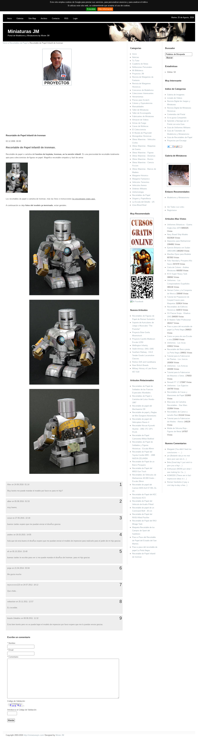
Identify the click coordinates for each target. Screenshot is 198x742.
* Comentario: (13, 657)
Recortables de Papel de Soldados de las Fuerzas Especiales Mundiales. (142, 389)
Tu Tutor (135, 61)
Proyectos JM (138, 74)
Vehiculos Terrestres (140, 182)
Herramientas (137, 97)
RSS (66, 18)
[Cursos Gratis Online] (142, 246)
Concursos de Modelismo (143, 90)
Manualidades (138, 106)
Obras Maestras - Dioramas (143, 156)
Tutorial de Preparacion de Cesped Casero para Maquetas (178, 300)
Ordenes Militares (139, 189)
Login (75, 18)
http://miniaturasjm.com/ (34, 735)
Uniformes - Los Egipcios (177, 385)
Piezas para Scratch (140, 100)
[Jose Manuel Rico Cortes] (136, 301)
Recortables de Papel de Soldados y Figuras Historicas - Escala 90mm (143, 445)
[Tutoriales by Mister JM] (142, 274)
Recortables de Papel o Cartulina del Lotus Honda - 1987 (143, 399)
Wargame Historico (140, 175)
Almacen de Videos (140, 120)
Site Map (32, 18)
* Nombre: (11, 643)
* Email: (10, 650)
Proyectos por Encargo (176, 141)
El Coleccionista (139, 129)
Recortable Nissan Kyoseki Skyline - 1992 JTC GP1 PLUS (143, 428)
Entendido (91, 9)
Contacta (55, 18)
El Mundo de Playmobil (142, 133)
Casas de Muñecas (140, 126)
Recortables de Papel (19, 43)
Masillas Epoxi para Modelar (179, 254)
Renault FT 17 (173, 382)
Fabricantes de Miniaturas (143, 116)
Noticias (135, 57)
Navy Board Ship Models (177, 234)
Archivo (44, 18)
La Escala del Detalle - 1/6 (143, 202)
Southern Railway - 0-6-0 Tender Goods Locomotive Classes (143, 355)
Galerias (20, 18)
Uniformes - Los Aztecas (177, 366)
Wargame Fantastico (141, 179)
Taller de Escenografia (141, 113)
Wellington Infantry (140, 345)
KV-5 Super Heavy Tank (177, 274)
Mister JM (60, 735)
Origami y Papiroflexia (141, 198)
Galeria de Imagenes (176, 95)
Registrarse (172, 210)
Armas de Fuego (139, 123)
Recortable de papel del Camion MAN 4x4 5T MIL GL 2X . (144, 488)
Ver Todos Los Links (175, 207)
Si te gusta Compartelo (176, 118)
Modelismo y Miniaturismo (178, 197)
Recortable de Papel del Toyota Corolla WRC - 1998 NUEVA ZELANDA (143, 455)
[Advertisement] (63, 106)
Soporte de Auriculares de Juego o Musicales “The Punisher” (143, 325)
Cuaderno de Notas (140, 64)
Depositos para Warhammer (178, 241)
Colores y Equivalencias (142, 103)
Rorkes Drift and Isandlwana (144, 362)
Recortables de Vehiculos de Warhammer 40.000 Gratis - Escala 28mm (144, 478)
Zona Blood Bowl (139, 205)
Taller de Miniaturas (140, 110)
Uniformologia (138, 192)
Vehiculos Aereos (139, 185)
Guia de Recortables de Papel (179, 137)
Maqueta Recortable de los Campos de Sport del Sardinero (143, 530)
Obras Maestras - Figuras (143, 153)
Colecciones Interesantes (143, 93)
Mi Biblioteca (137, 70)
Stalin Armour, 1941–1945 (143, 349)
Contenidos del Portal (176, 114)
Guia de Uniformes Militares (178, 127)
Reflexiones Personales (142, 67)
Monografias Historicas (141, 136)
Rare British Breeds (140, 365)
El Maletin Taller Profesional (179, 320)
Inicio (9, 18)
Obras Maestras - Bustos (142, 159)
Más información (105, 9)
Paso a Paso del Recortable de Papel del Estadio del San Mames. (144, 540)
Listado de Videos (174, 98)
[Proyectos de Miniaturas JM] (57, 85)
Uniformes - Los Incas (176, 343)
